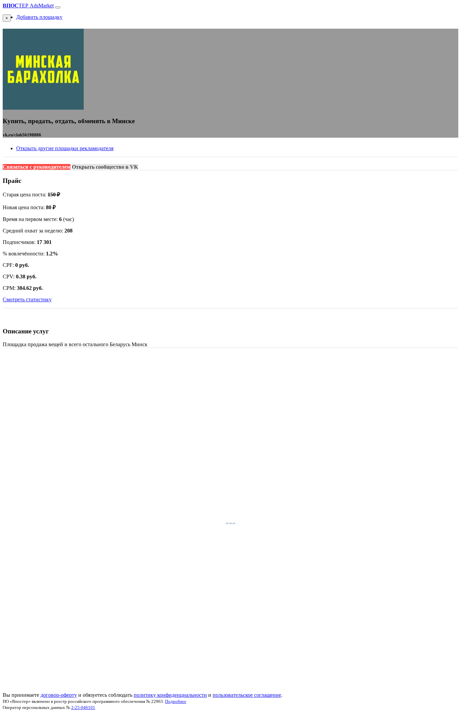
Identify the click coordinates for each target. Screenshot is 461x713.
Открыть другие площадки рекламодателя (64, 148)
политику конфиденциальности (170, 695)
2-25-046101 (83, 707)
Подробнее (175, 701)
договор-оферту (58, 695)
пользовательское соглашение (247, 695)
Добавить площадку (39, 17)
